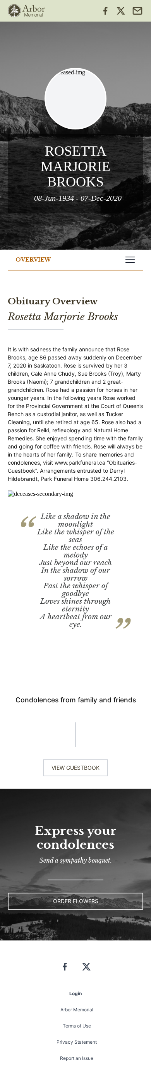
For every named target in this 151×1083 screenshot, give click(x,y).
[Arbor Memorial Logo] (26, 10)
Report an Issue (76, 1058)
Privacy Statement (77, 1042)
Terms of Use (77, 1026)
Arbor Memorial (76, 1009)
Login (75, 993)
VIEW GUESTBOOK (75, 767)
